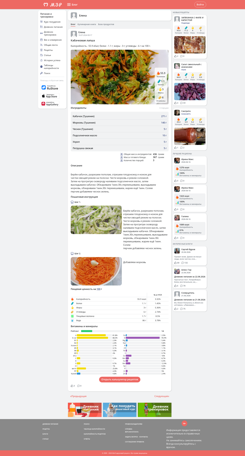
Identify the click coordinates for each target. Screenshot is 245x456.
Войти (200, 4)
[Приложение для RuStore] (52, 87)
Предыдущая (78, 396)
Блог (73, 24)
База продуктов (106, 24)
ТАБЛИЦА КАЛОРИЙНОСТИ (94, 429)
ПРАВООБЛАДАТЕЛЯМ (133, 424)
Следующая (161, 396)
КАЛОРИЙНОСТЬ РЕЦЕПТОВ (94, 434)
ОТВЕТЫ (87, 439)
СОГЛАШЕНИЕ (130, 442)
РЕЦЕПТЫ (46, 429)
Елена (83, 15)
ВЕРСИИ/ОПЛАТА (131, 432)
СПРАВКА (128, 429)
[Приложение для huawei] (52, 104)
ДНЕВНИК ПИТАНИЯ (50, 424)
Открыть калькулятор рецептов (119, 379)
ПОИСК (86, 424)
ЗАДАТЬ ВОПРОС (131, 437)
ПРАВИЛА (140, 442)
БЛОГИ (45, 434)
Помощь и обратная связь (52, 80)
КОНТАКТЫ (143, 437)
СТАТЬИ (45, 439)
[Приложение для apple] (52, 96)
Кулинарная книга (87, 24)
